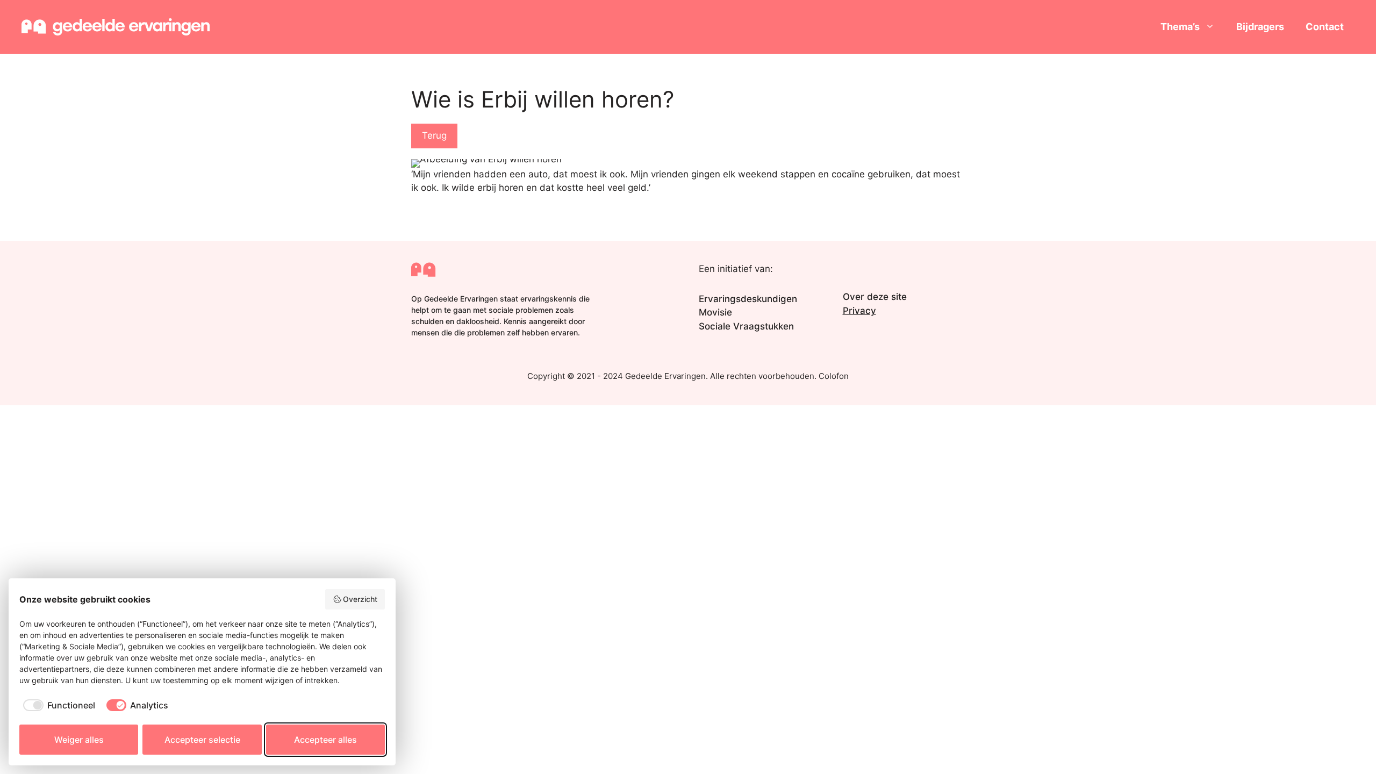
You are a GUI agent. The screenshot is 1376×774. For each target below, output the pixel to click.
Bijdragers (1260, 26)
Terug (434, 135)
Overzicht (360, 599)
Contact (1325, 26)
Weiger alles (79, 739)
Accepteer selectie (202, 739)
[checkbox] (57, 705)
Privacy (859, 310)
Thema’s (1180, 26)
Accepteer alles (325, 739)
